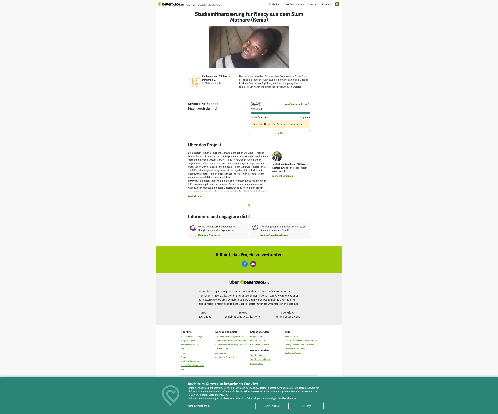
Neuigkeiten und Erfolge (297, 104)
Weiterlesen (194, 196)
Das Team (185, 349)
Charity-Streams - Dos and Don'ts (299, 345)
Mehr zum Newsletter (209, 235)
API (182, 369)
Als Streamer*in (222, 353)
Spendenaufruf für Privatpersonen (230, 345)
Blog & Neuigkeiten (189, 340)
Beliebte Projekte (257, 340)
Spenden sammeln (294, 4)
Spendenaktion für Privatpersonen (230, 340)
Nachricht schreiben (282, 176)
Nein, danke (272, 406)
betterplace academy (190, 345)
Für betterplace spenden (261, 345)
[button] (245, 264)
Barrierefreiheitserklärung (192, 365)
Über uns (313, 4)
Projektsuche (256, 336)
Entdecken (274, 4)
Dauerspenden (256, 363)
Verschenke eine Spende (295, 349)
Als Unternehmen (223, 349)
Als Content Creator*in (225, 357)
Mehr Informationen (198, 405)
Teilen (280, 133)
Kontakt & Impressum (190, 361)
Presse (184, 357)
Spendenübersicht (258, 355)
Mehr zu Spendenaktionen (274, 235)
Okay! (307, 406)
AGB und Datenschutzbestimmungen (301, 340)
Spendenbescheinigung (260, 359)
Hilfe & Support (292, 336)
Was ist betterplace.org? (191, 336)
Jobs (183, 353)
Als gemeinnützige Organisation (229, 336)
